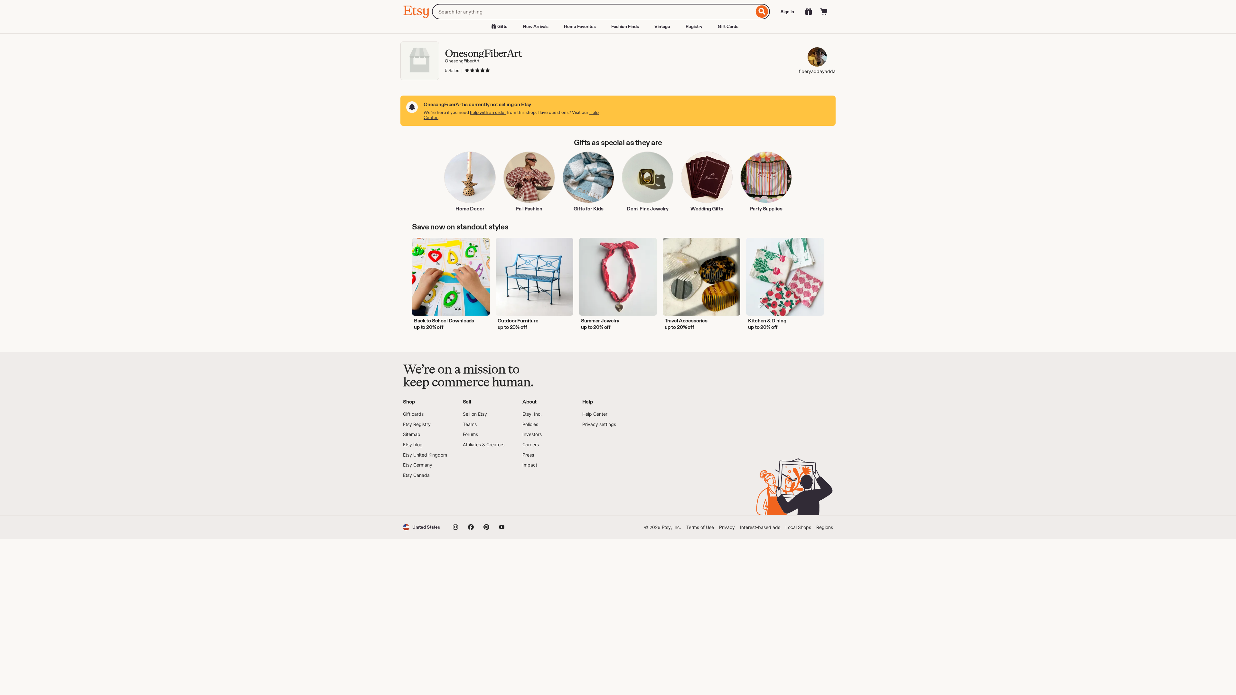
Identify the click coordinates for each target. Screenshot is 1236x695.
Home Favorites (580, 26)
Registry (694, 26)
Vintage (662, 26)
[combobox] (593, 11)
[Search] (762, 11)
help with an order (488, 112)
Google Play (473, 496)
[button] (421, 527)
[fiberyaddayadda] (817, 57)
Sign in (787, 11)
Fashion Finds (625, 26)
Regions (824, 527)
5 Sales (452, 70)
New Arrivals (535, 26)
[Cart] (824, 11)
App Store (424, 496)
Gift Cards (728, 26)
